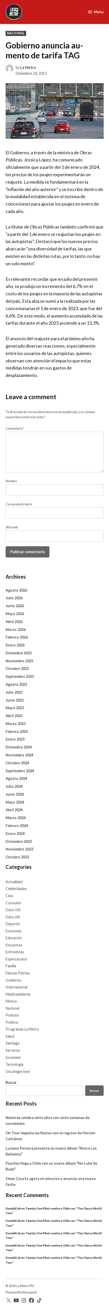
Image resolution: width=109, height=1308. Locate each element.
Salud (10, 1036)
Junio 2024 (15, 794)
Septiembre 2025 (20, 676)
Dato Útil (13, 910)
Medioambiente (18, 994)
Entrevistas (15, 952)
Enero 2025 (15, 739)
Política (12, 1022)
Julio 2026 (14, 598)
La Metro (28, 67)
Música (11, 1001)
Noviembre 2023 (19, 849)
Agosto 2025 (16, 684)
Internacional (16, 987)
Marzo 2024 (16, 818)
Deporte (13, 924)
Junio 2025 (15, 700)
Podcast (12, 1015)
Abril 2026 (14, 621)
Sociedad (13, 1057)
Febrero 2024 (17, 825)
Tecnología (14, 1064)
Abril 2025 (14, 716)
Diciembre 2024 (19, 747)
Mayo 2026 (15, 614)
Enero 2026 (15, 645)
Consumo (13, 903)
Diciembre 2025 (19, 653)
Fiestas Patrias (18, 973)
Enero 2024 (15, 833)
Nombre (11, 481)
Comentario (15, 428)
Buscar (11, 1082)
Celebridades (16, 888)
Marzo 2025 (16, 723)
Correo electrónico (19, 504)
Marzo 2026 (16, 629)
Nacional (16, 33)
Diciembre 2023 (19, 841)
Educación (14, 938)
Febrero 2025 (17, 731)
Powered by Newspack (21, 1292)
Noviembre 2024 (19, 755)
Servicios (13, 1050)
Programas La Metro (22, 1029)
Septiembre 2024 (20, 771)
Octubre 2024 (17, 763)
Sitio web (12, 527)
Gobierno (13, 980)
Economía (13, 931)
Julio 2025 (14, 692)
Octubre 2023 (17, 857)
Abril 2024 (14, 810)
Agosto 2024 (16, 778)
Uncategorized (18, 1071)
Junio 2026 (15, 606)
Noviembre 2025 (19, 661)
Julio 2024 (14, 786)
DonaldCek (13, 1208)
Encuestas (14, 945)
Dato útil (13, 917)
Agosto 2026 (16, 590)
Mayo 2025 (15, 708)
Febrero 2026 (17, 637)
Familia (11, 966)
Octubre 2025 (17, 668)
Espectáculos (16, 959)
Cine (9, 896)
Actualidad (14, 882)
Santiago (13, 1043)
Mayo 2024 (15, 802)
